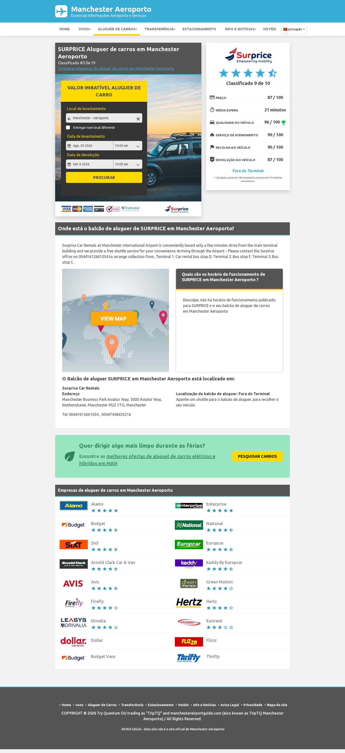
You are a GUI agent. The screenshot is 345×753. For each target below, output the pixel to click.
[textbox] (104, 118)
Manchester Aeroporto (111, 11)
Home (64, 29)
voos (84, 29)
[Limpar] (138, 119)
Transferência (159, 29)
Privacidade (252, 705)
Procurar (104, 177)
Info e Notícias (239, 29)
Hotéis (269, 29)
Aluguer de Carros (116, 29)
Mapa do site (277, 705)
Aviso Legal (229, 705)
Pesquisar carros (257, 456)
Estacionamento (199, 29)
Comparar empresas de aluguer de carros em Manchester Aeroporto (116, 68)
